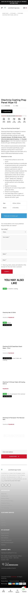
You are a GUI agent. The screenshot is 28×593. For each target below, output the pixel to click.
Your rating (4, 229)
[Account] (10, 590)
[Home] (3, 590)
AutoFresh (14, 576)
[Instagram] (5, 485)
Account (10, 591)
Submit (7, 271)
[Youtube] (9, 485)
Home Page (5, 13)
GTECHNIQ (7, 106)
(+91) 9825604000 (11, 565)
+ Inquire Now (7, 111)
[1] (23, 590)
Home (3, 591)
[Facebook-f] (2, 485)
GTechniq (13, 13)
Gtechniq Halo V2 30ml (9, 312)
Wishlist (24, 591)
